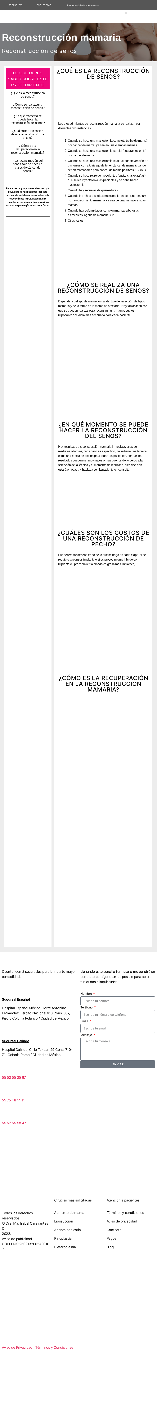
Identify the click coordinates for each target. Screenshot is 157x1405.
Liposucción (63, 1221)
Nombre (86, 993)
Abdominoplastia (67, 1230)
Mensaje (86, 1035)
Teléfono (87, 1007)
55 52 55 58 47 (14, 1123)
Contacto (114, 1230)
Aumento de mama (69, 1213)
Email (84, 1021)
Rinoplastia (62, 1238)
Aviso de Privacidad (17, 1347)
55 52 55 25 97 (14, 1077)
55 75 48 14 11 (13, 1100)
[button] (126, 13)
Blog (110, 1247)
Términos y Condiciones (54, 1347)
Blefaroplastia (65, 1247)
